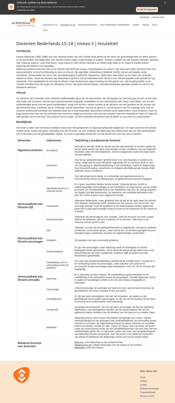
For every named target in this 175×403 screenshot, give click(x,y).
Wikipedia (80, 347)
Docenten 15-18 (68, 25)
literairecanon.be (83, 345)
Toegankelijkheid (147, 392)
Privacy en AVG (147, 396)
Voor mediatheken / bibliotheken (115, 25)
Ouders (136, 25)
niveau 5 (85, 44)
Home (142, 377)
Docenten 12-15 (50, 25)
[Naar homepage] (23, 29)
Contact (143, 381)
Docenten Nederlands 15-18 (44, 44)
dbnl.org (79, 342)
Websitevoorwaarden (149, 388)
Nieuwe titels (158, 17)
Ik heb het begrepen (147, 9)
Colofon (143, 385)
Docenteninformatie (87, 25)
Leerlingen (144, 17)
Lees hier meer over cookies (26, 10)
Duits (154, 25)
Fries (45, 30)
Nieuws (145, 25)
